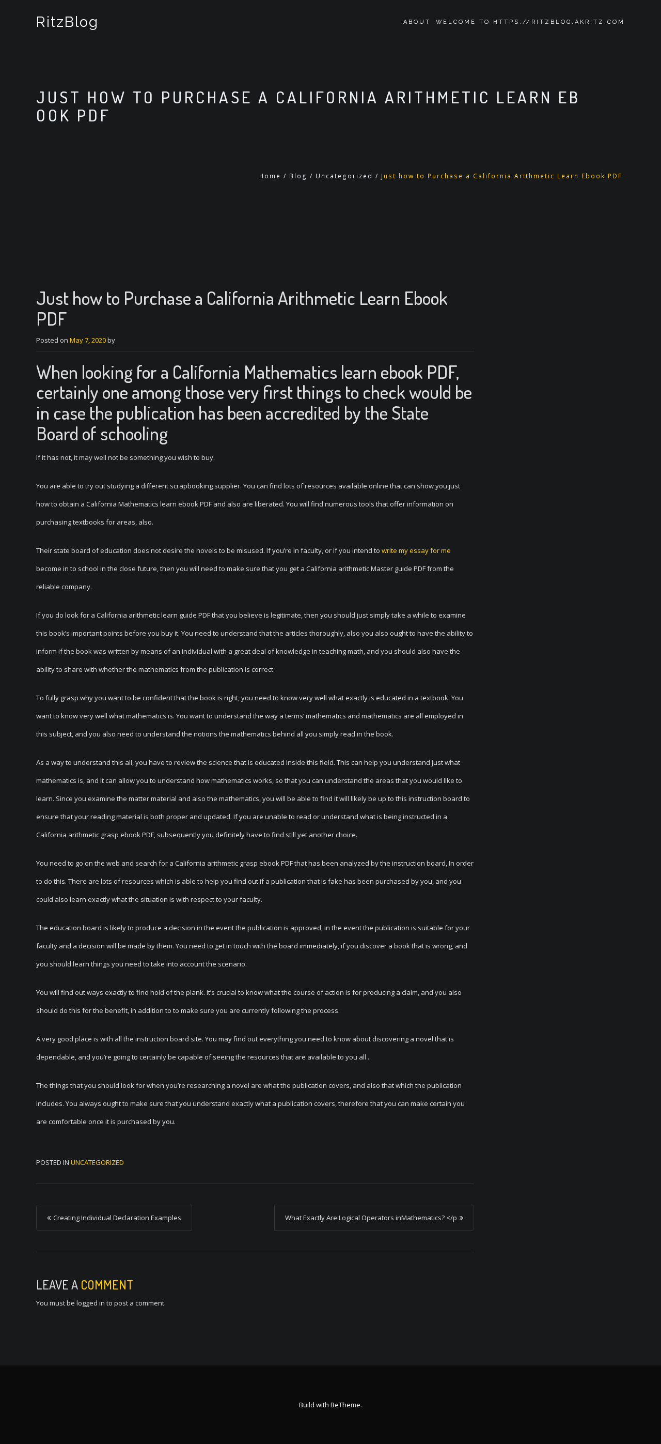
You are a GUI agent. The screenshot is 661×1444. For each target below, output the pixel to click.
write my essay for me (416, 550)
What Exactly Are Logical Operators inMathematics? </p (371, 1217)
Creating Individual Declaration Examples (117, 1217)
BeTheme (345, 1404)
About (417, 22)
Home (270, 176)
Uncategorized (344, 176)
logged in (90, 1303)
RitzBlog (67, 21)
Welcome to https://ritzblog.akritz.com (530, 22)
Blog (298, 176)
